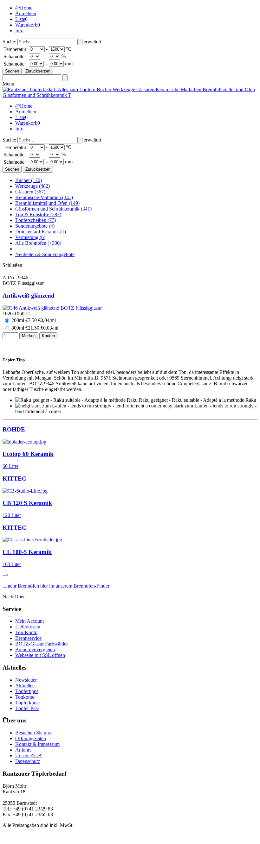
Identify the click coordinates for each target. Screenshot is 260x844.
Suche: (9, 41)
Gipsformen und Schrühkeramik (53, 208)
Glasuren (30, 191)
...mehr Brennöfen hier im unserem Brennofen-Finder (56, 586)
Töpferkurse (27, 702)
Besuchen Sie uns (33, 732)
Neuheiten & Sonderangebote (45, 254)
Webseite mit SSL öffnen (40, 655)
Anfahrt (23, 750)
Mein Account (29, 621)
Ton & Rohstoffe (38, 214)
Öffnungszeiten (30, 738)
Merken (29, 335)
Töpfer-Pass (27, 708)
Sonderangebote (35, 226)
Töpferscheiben (35, 220)
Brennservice (28, 638)
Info (19, 30)
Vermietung (30, 237)
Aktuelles (24, 685)
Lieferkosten (27, 626)
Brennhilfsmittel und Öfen (47, 203)
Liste (20, 19)
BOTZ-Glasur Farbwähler (41, 643)
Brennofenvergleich (35, 649)
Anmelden (25, 13)
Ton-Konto (26, 632)
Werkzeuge (32, 186)
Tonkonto (25, 697)
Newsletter (26, 680)
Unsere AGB (28, 755)
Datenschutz (27, 761)
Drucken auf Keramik (40, 231)
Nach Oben (14, 596)
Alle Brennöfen (38, 243)
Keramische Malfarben (44, 197)
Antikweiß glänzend (29, 295)
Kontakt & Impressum (37, 744)
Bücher (28, 180)
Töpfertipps (26, 691)
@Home (23, 7)
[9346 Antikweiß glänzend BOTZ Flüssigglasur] (52, 308)
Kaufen (48, 335)
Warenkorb (26, 25)
